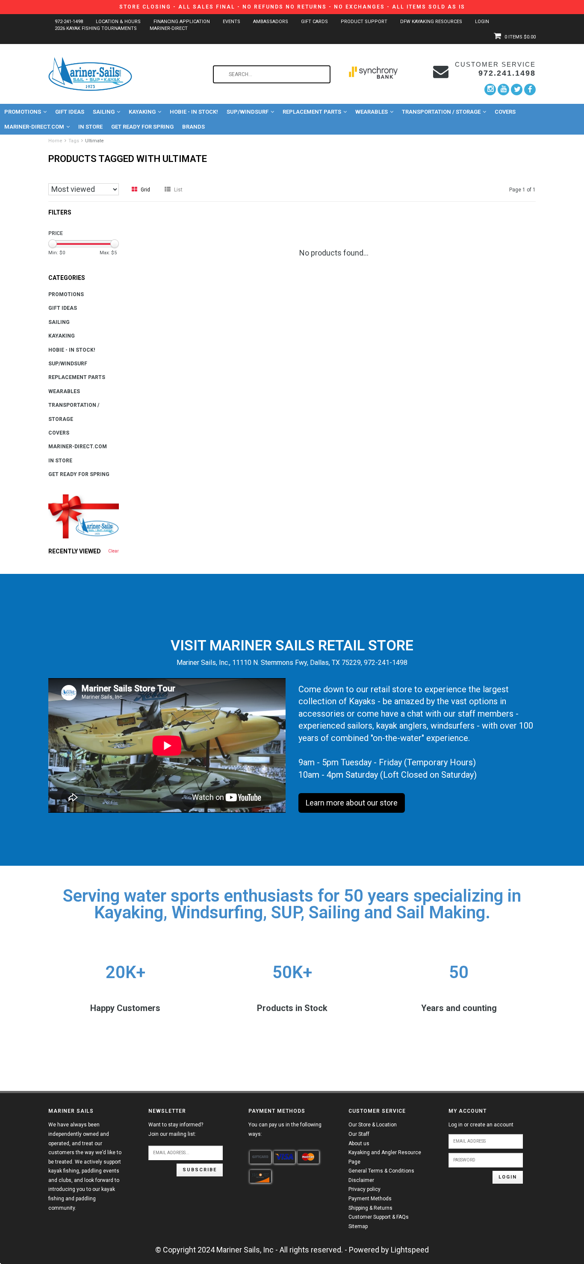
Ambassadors (270, 21)
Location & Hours (118, 21)
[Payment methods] (260, 1157)
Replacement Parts (312, 112)
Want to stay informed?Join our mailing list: (175, 1129)
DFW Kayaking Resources (431, 21)
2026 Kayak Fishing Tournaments (96, 28)
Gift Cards (314, 21)
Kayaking (142, 112)
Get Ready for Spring (142, 126)
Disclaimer (361, 1180)
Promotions (22, 112)
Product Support (364, 21)
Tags (73, 141)
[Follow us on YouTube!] (503, 89)
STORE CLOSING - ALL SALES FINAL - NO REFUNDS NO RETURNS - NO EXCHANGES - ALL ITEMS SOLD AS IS (292, 7)
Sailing (104, 112)
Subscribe (200, 1170)
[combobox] (271, 74)
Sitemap (358, 1226)
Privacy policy (364, 1189)
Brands (193, 126)
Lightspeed (410, 1249)
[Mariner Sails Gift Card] (83, 516)
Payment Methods (370, 1199)
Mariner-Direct (169, 28)
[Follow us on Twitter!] (516, 89)
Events (231, 21)
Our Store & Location (372, 1125)
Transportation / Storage (441, 112)
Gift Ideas (69, 112)
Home (55, 141)
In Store (90, 126)
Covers (505, 112)
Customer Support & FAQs (378, 1217)
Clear (113, 551)
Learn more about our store (352, 802)
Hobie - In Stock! (194, 112)
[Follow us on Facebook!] (530, 89)
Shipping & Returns (370, 1208)
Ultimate (94, 141)
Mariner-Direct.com (34, 126)
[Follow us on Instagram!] (490, 89)
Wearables (371, 112)
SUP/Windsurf (247, 112)
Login (482, 21)
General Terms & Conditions (381, 1171)
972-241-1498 (69, 21)
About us (358, 1143)
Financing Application (181, 21)
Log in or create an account (480, 1125)
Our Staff (358, 1134)
